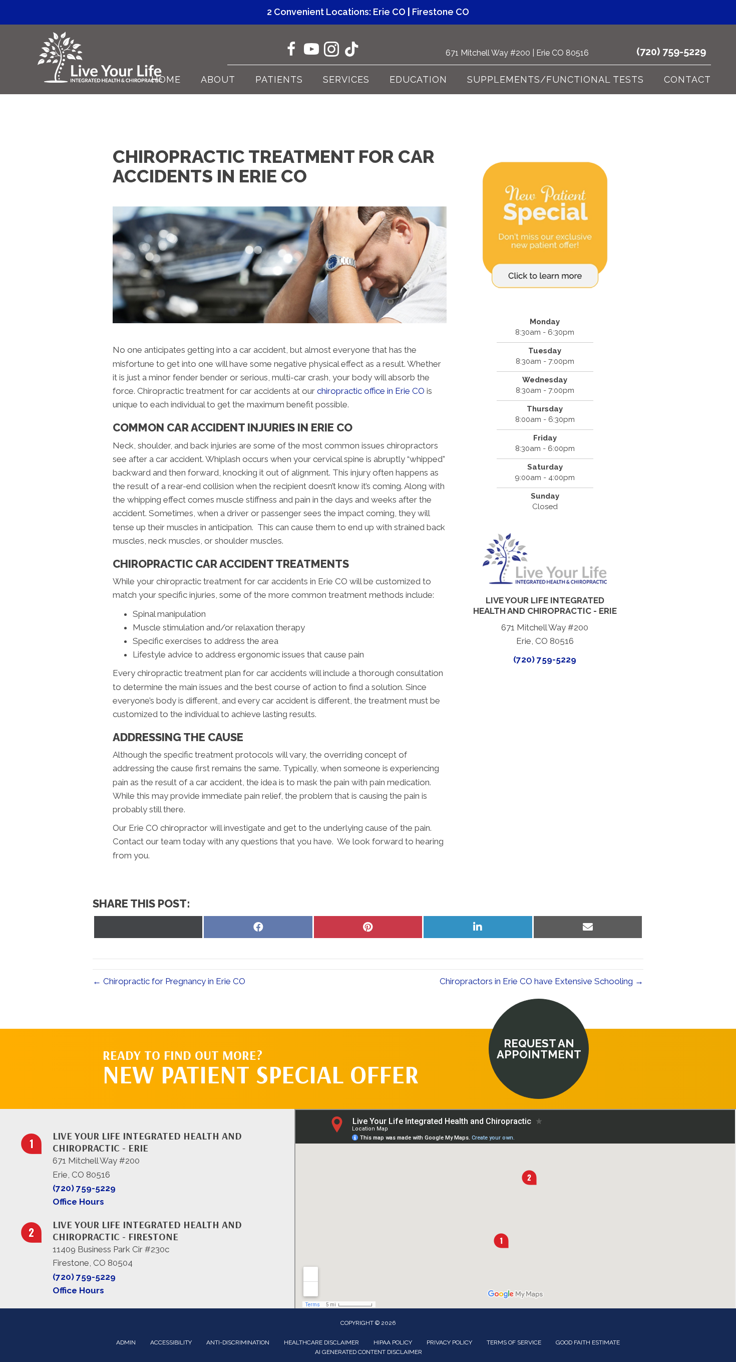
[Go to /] (152, 1162)
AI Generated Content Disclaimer (368, 1351)
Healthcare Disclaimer (321, 1342)
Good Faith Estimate (588, 1342)
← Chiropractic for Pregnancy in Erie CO (169, 981)
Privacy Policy (449, 1342)
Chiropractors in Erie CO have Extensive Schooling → (541, 981)
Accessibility (171, 1342)
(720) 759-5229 (671, 52)
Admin (126, 1342)
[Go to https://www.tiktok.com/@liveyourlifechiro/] (351, 50)
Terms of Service (514, 1342)
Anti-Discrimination (237, 1342)
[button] (539, 1049)
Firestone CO (440, 12)
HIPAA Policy (393, 1342)
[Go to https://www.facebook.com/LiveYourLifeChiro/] (291, 51)
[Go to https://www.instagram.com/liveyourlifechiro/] (331, 51)
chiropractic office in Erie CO (371, 391)
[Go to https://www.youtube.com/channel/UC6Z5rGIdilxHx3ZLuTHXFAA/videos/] (311, 51)
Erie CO (389, 12)
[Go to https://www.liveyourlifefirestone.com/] (152, 1251)
